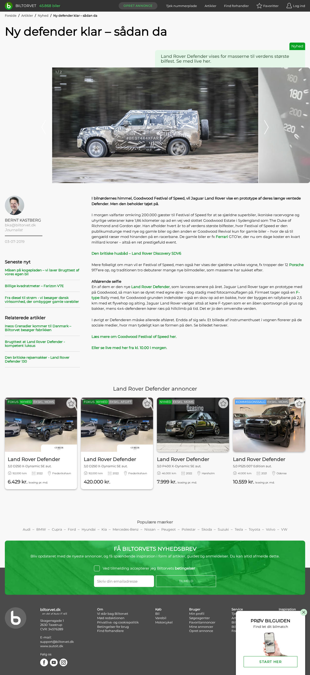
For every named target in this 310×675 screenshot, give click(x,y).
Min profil (196, 614)
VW (284, 529)
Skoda (207, 529)
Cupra (57, 529)
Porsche (296, 264)
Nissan (149, 529)
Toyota (254, 529)
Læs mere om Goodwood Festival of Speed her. (134, 336)
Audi (27, 529)
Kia (104, 529)
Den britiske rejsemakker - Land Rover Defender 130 (37, 359)
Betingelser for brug (113, 627)
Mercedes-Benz (126, 529)
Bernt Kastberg (23, 220)
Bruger (194, 609)
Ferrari (222, 236)
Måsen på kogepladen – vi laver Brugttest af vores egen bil (42, 272)
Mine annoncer (201, 627)
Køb (158, 609)
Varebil (160, 618)
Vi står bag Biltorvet (112, 614)
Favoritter (271, 6)
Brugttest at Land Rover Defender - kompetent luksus (35, 344)
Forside (10, 15)
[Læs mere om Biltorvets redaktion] (42, 205)
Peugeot (168, 529)
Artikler (210, 6)
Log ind (299, 6)
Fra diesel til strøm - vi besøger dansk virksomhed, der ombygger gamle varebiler (42, 300)
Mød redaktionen (110, 618)
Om (100, 609)
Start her (270, 662)
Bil (157, 614)
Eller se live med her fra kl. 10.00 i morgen (129, 347)
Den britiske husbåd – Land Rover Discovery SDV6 (136, 253)
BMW (41, 529)
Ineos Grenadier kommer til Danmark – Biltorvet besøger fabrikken (38, 328)
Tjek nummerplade (181, 6)
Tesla (239, 529)
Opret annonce (138, 5)
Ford (72, 529)
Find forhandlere (110, 631)
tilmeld (186, 581)
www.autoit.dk (51, 646)
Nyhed (43, 15)
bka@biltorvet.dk (20, 225)
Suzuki (223, 529)
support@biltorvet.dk (57, 642)
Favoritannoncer (202, 622)
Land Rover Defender (150, 286)
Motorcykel (164, 622)
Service (237, 609)
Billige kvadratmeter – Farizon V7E (34, 286)
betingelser (185, 568)
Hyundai (89, 529)
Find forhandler (236, 6)
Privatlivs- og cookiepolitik (118, 622)
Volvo (270, 529)
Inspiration (287, 609)
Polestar (189, 529)
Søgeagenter (199, 618)
